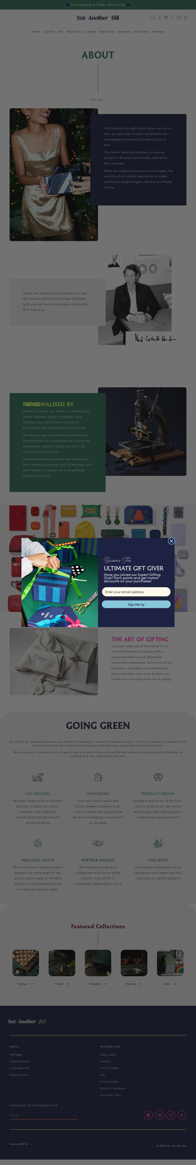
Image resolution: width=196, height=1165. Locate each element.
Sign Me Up (136, 604)
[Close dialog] (171, 541)
